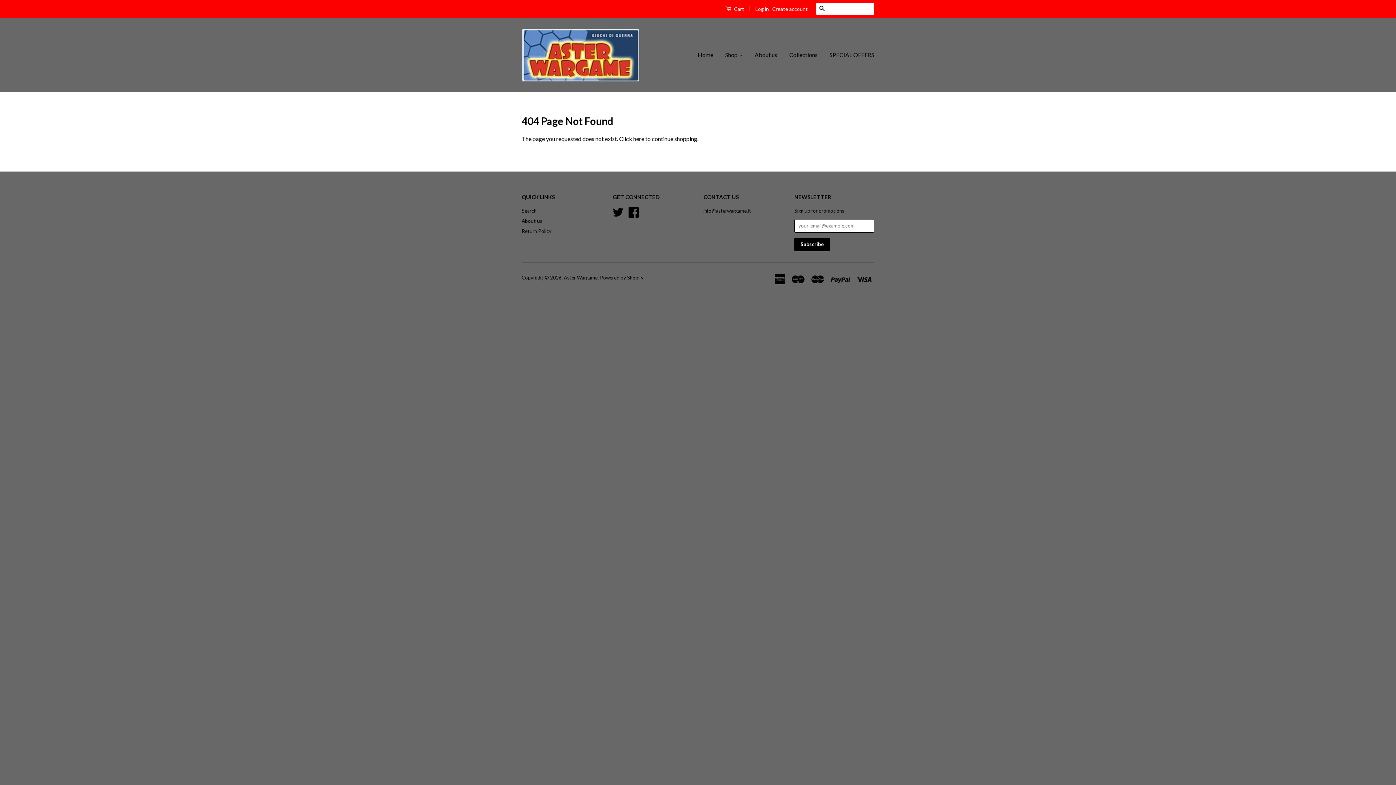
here (638, 138)
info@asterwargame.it (727, 211)
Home (705, 54)
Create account (790, 9)
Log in (762, 9)
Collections (803, 54)
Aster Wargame (581, 278)
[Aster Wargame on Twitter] (618, 211)
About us (766, 54)
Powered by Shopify (621, 278)
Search (529, 211)
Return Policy (536, 231)
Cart (738, 9)
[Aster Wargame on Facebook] (633, 211)
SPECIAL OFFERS (852, 54)
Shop (732, 54)
